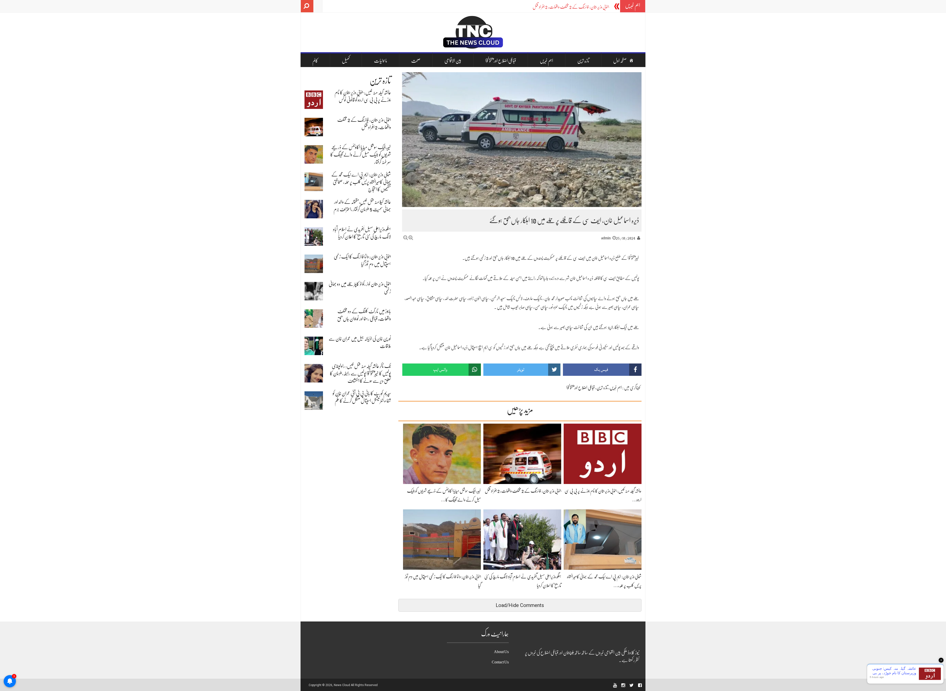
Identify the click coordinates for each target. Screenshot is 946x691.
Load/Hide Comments (520, 605)
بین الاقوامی (452, 61)
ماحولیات (380, 61)
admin (606, 238)
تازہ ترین (583, 61)
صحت (416, 61)
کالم (315, 61)
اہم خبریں (546, 61)
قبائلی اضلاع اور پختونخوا (500, 61)
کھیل (346, 61)
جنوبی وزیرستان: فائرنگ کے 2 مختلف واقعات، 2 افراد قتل (571, 7)
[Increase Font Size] (410, 238)
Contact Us (500, 662)
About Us (501, 652)
